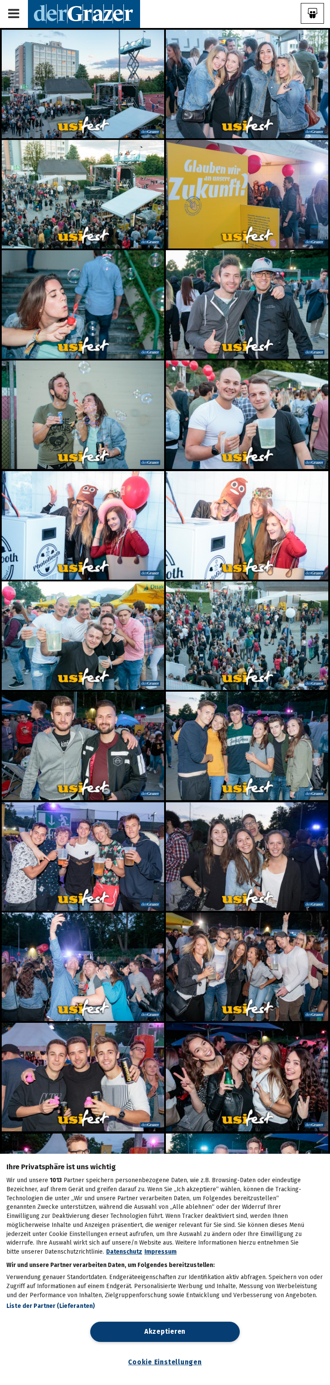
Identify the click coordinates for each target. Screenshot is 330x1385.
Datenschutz (124, 1251)
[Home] (84, 13)
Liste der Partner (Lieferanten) (50, 1306)
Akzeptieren (165, 1331)
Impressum (160, 1251)
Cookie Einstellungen (165, 1362)
